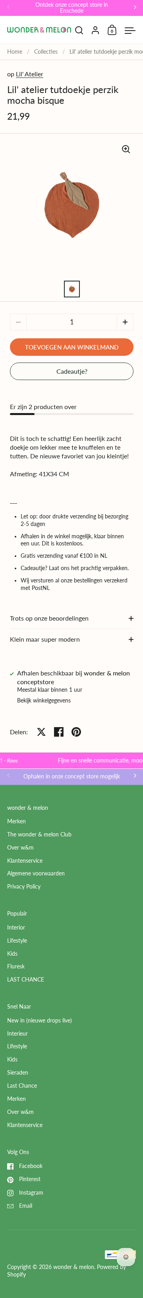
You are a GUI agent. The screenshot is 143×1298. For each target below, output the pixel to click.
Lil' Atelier (29, 74)
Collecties (46, 52)
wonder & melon (73, 1267)
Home (14, 52)
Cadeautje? (71, 371)
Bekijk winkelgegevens (44, 700)
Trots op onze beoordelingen (49, 618)
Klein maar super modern (45, 639)
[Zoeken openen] (79, 30)
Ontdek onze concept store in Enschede (71, 8)
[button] (125, 322)
